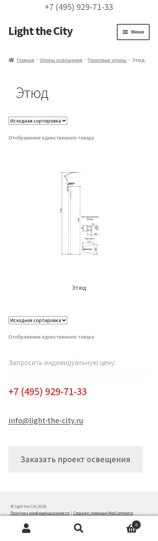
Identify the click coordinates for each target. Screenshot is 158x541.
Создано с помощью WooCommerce (103, 513)
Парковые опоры (107, 60)
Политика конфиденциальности (39, 513)
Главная (25, 60)
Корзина (121, 522)
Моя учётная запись (26, 528)
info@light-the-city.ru (45, 420)
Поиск (79, 528)
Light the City (40, 31)
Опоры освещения (61, 60)
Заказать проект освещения (75, 459)
